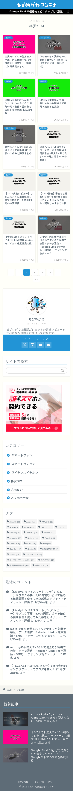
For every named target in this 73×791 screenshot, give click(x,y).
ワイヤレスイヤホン (24, 472)
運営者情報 (23, 782)
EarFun (46, 527)
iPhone (49, 533)
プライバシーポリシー (45, 782)
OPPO (31, 544)
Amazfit (15, 522)
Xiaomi (14, 554)
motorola (15, 538)
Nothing (33, 538)
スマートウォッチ (23, 463)
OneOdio (50, 538)
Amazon (17, 489)
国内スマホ (47, 560)
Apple (30, 522)
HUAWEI (31, 533)
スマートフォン (21, 455)
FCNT (61, 527)
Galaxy (14, 533)
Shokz (32, 549)
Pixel (46, 544)
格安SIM (16, 481)
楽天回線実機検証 (19, 565)
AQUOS (47, 522)
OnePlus (15, 544)
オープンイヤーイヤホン (22, 560)
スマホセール (20, 497)
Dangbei (29, 527)
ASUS (14, 527)
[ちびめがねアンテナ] (36, 6)
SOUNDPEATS (50, 549)
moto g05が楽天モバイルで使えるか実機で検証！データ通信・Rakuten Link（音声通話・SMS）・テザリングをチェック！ (38, 632)
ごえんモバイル (34, 554)
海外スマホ (41, 565)
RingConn (15, 549)
